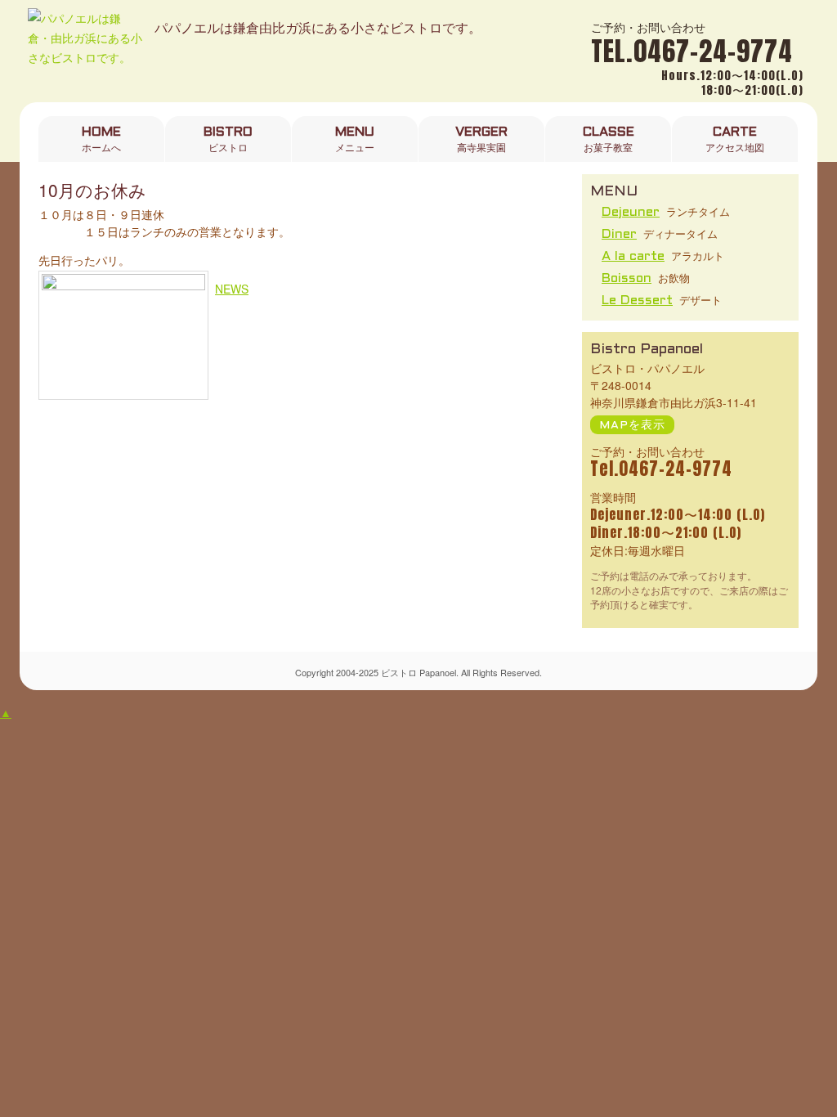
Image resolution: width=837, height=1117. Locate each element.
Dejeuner (631, 212)
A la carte (633, 256)
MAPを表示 (632, 425)
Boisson (626, 278)
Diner (619, 234)
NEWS (231, 288)
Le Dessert (637, 300)
